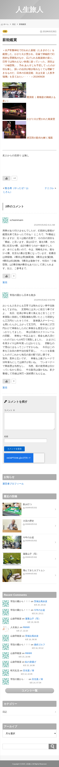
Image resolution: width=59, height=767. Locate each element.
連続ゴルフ (39, 644)
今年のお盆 (39, 610)
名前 (6, 436)
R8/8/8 (26, 627)
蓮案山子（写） (33, 618)
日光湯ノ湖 (28, 670)
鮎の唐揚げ (30, 662)
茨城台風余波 (40, 601)
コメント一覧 (30, 690)
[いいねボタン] (6, 178)
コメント (9, 410)
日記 (5, 31)
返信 (5, 282)
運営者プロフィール (13, 483)
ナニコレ (49, 188)
